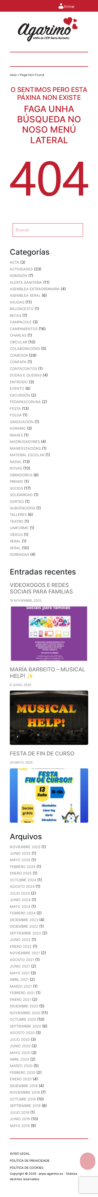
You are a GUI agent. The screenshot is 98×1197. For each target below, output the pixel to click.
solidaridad (21, 495)
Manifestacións (25, 448)
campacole (21, 322)
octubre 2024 (23, 880)
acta (14, 262)
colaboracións (25, 348)
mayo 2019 (20, 1125)
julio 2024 (20, 893)
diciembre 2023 (24, 920)
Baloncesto (21, 309)
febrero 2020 (22, 1072)
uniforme (19, 528)
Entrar (69, 6)
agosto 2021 (22, 959)
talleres (18, 514)
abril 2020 (19, 1059)
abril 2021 (19, 979)
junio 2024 (20, 900)
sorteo (17, 501)
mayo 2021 (20, 973)
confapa (18, 362)
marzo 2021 (21, 986)
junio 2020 (20, 1046)
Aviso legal (20, 1153)
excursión (20, 395)
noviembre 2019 (25, 1092)
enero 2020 (21, 1079)
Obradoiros (21, 475)
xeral (15, 541)
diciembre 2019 (24, 1086)
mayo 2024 (20, 906)
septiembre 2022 (25, 933)
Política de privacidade (30, 1161)
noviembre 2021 (25, 953)
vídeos (16, 534)
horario (18, 428)
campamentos (24, 329)
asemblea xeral (25, 295)
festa (15, 408)
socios (16, 488)
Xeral (15, 548)
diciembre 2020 (24, 1006)
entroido (19, 382)
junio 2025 (20, 853)
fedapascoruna (25, 402)
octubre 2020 (23, 1019)
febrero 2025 (22, 866)
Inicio (13, 75)
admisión (18, 275)
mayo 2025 (20, 860)
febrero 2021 (22, 993)
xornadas (19, 554)
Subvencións (22, 508)
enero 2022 (21, 946)
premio (16, 481)
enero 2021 (20, 999)
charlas (18, 335)
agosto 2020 (22, 1032)
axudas (17, 302)
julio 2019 (19, 1112)
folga (16, 415)
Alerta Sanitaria (26, 282)
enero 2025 (21, 873)
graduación (21, 422)
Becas (15, 315)
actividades (21, 269)
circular (18, 342)
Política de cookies (26, 1168)
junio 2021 (20, 966)
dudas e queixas (26, 375)
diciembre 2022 (24, 926)
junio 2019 (20, 1119)
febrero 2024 (22, 913)
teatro (16, 521)
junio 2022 (20, 939)
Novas (16, 468)
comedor (19, 355)
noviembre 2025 (25, 847)
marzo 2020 (21, 1066)
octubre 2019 (23, 1099)
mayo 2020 (20, 1053)
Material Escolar (27, 455)
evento (17, 388)
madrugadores (25, 441)
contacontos (23, 368)
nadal (16, 461)
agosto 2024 (22, 886)
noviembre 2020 (25, 1013)
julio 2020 (20, 1039)
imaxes (16, 435)
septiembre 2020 (25, 1026)
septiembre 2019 (25, 1105)
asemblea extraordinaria (35, 289)
